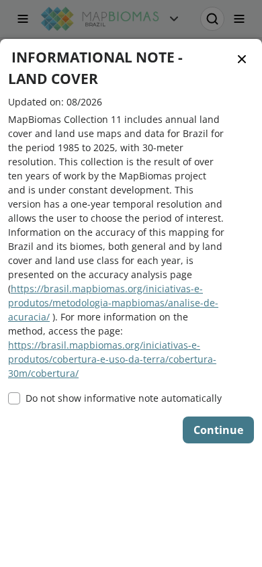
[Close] (242, 59)
